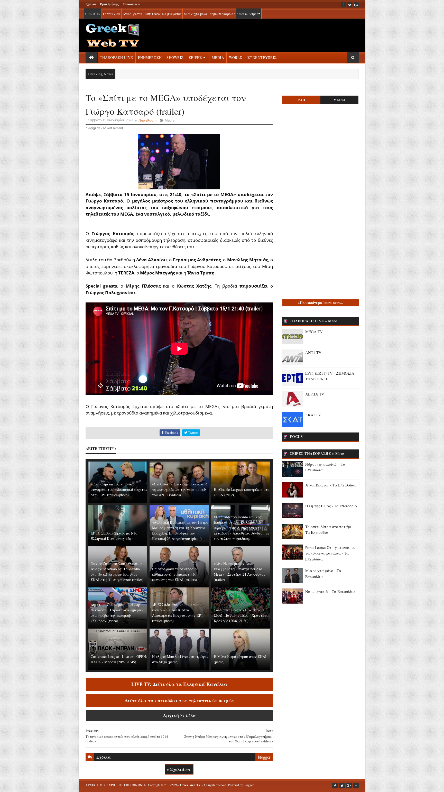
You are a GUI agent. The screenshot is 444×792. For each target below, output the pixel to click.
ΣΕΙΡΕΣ (195, 57)
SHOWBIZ (175, 57)
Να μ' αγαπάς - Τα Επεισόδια (330, 591)
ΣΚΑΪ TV (313, 414)
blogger (264, 757)
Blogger (249, 785)
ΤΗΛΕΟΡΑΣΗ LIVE (116, 57)
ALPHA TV (314, 394)
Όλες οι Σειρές (247, 14)
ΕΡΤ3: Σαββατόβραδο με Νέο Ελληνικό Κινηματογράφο (114, 536)
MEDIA (218, 57)
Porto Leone (152, 14)
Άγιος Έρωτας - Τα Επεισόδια (330, 484)
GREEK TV (92, 14)
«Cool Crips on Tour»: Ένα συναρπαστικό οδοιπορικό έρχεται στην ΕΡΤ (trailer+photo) (119, 489)
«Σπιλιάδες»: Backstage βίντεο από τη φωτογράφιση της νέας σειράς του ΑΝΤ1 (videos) (179, 489)
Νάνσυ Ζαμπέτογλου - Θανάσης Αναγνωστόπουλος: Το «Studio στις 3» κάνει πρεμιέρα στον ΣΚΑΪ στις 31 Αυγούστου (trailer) (117, 571)
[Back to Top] (356, 785)
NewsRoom (147, 120)
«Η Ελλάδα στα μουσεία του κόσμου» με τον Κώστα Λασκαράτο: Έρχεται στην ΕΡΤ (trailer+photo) (177, 612)
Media (169, 120)
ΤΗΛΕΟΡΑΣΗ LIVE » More (313, 321)
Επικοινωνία (131, 4)
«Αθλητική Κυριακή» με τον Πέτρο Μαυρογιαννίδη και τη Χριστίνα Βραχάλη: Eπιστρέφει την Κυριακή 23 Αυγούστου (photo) (180, 530)
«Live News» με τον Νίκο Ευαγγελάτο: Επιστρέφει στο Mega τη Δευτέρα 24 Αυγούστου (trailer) (239, 571)
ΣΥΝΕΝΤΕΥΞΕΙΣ (262, 57)
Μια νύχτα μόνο (195, 14)
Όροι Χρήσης (109, 4)
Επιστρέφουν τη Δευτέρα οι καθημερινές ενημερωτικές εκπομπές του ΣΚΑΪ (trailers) (175, 574)
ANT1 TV (313, 352)
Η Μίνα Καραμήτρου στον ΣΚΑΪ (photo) (240, 659)
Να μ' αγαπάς (171, 14)
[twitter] (349, 4)
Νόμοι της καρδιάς (222, 14)
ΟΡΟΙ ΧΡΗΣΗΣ (111, 785)
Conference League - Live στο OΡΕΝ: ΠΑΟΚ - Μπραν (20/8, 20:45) (119, 659)
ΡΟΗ (301, 99)
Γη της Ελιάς (111, 14)
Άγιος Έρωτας (132, 14)
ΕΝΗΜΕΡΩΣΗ (150, 57)
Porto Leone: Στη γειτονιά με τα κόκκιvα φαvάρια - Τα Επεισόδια (330, 553)
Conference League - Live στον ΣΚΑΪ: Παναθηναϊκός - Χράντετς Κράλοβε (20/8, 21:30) (240, 615)
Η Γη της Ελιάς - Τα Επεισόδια (331, 505)
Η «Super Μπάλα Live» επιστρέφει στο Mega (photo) (180, 659)
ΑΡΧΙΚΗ (92, 785)
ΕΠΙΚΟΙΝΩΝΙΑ (135, 785)
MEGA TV (314, 331)
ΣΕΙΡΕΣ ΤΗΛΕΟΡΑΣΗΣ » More (317, 453)
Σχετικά (91, 4)
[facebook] (343, 4)
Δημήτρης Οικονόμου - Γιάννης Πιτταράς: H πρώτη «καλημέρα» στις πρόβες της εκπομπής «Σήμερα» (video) (117, 612)
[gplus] (356, 4)
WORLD (236, 57)
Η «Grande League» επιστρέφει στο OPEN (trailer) (241, 492)
